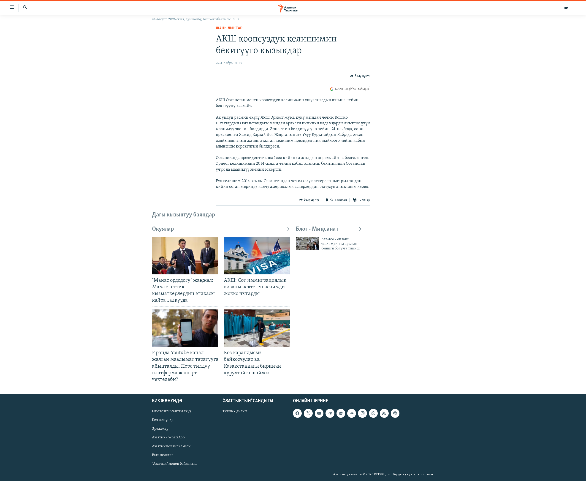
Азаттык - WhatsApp (168, 437)
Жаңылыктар (229, 28)
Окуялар (163, 229)
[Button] (360, 76)
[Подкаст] (395, 413)
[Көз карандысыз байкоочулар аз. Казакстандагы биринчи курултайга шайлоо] (257, 328)
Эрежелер (160, 429)
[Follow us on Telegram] (330, 413)
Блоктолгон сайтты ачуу (171, 411)
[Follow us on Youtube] (319, 413)
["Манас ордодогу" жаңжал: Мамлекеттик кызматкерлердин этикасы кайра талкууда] (185, 255)
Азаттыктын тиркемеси (171, 446)
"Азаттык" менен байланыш (174, 464)
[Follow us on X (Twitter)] (308, 413)
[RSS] (384, 413)
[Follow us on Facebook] (297, 413)
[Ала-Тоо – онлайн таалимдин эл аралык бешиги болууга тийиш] (307, 243)
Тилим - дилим (234, 411)
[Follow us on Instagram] (362, 413)
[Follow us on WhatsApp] (373, 413)
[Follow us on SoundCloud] (351, 413)
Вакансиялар (163, 455)
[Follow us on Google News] (340, 413)
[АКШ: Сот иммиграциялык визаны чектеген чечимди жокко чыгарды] (257, 255)
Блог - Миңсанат (317, 229)
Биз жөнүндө (163, 420)
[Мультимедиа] (566, 8)
